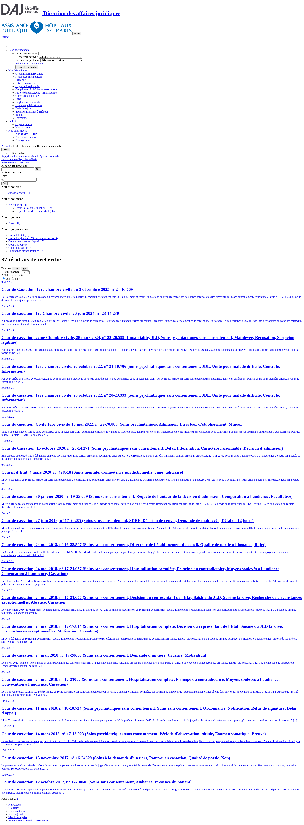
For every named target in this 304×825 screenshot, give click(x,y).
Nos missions (22, 127)
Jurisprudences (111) (19, 192)
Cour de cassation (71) (20, 247)
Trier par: (6, 268)
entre (4, 175)
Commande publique (27, 95)
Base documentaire (19, 49)
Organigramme (23, 124)
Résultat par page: (11, 271)
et (2, 179)
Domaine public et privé (28, 105)
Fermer (5, 36)
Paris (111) (14, 223)
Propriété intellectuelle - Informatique (36, 92)
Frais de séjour (23, 108)
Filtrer (6, 149)
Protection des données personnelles (28, 820)
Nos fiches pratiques (26, 136)
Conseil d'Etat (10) (18, 235)
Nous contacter (16, 811)
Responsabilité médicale (28, 76)
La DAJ (12, 121)
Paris (34, 159)
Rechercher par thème (27, 60)
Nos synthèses (23, 140)
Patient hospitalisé (25, 83)
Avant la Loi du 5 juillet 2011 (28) (34, 207)
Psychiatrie (21, 117)
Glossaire (13, 807)
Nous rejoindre (16, 814)
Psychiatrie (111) (17, 204)
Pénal (18, 98)
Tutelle (19, 114)
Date (16, 268)
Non (17, 278)
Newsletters (14, 804)
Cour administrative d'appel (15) (26, 241)
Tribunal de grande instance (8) (25, 250)
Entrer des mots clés (26, 53)
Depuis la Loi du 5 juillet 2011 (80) (35, 211)
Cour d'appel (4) (17, 244)
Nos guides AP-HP (26, 133)
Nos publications (17, 130)
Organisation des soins (27, 86)
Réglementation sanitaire (29, 102)
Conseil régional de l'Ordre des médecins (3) (33, 238)
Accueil (5, 146)
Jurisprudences (9, 159)
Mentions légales (17, 817)
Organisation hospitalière (29, 73)
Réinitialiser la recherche (29, 63)
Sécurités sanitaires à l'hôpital (31, 111)
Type (24, 268)
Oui (8, 278)
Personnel (20, 79)
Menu (77, 33)
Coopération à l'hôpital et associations (36, 89)
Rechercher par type (26, 56)
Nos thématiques (17, 70)
